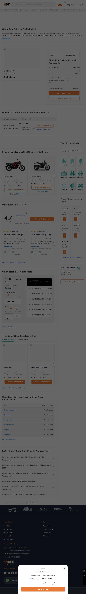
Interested (43, 589)
